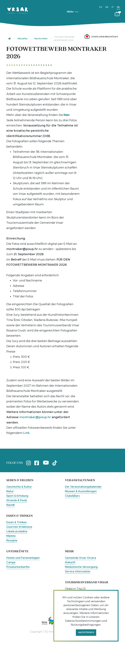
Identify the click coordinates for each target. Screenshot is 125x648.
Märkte (11, 535)
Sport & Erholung (17, 495)
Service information (77, 571)
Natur (10, 491)
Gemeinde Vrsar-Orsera (80, 557)
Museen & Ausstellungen (81, 491)
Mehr (70, 11)
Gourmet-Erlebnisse (19, 526)
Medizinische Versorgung (81, 566)
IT (113, 7)
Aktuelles (22, 38)
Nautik (10, 504)
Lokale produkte (16, 531)
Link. (26, 433)
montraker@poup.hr (35, 417)
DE (118, 7)
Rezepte (11, 540)
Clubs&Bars (72, 495)
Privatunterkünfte (18, 566)
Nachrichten (40, 38)
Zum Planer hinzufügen (104, 37)
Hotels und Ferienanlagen (23, 557)
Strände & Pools (16, 500)
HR (106, 7)
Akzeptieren (86, 632)
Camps (10, 562)
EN (100, 7)
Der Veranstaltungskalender (83, 486)
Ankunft (70, 562)
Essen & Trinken (16, 522)
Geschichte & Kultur (19, 486)
